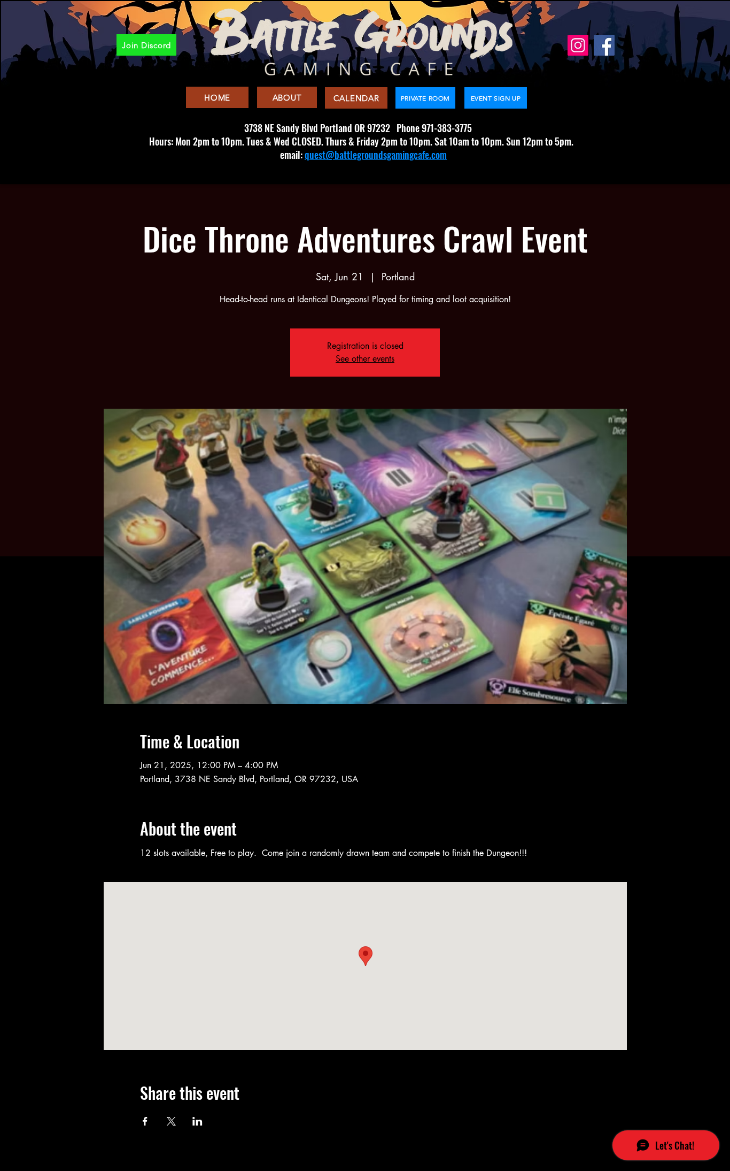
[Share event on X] (171, 1121)
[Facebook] (604, 45)
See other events (365, 358)
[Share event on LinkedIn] (197, 1121)
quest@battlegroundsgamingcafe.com (376, 155)
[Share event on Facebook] (145, 1121)
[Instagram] (578, 45)
